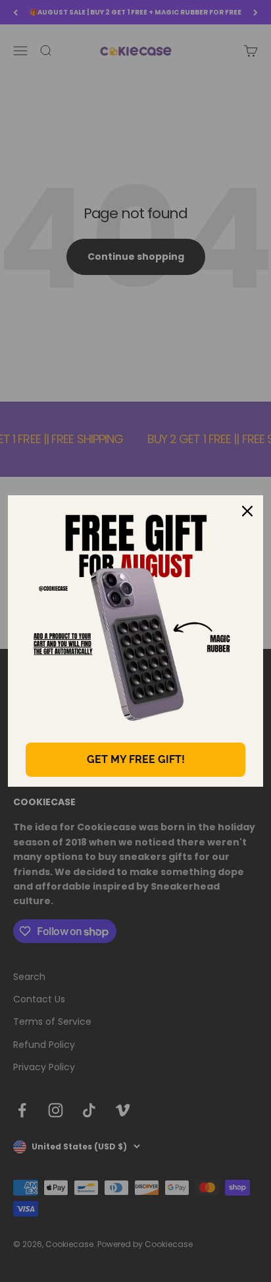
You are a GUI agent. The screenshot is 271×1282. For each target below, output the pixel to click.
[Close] (247, 511)
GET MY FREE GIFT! (136, 759)
